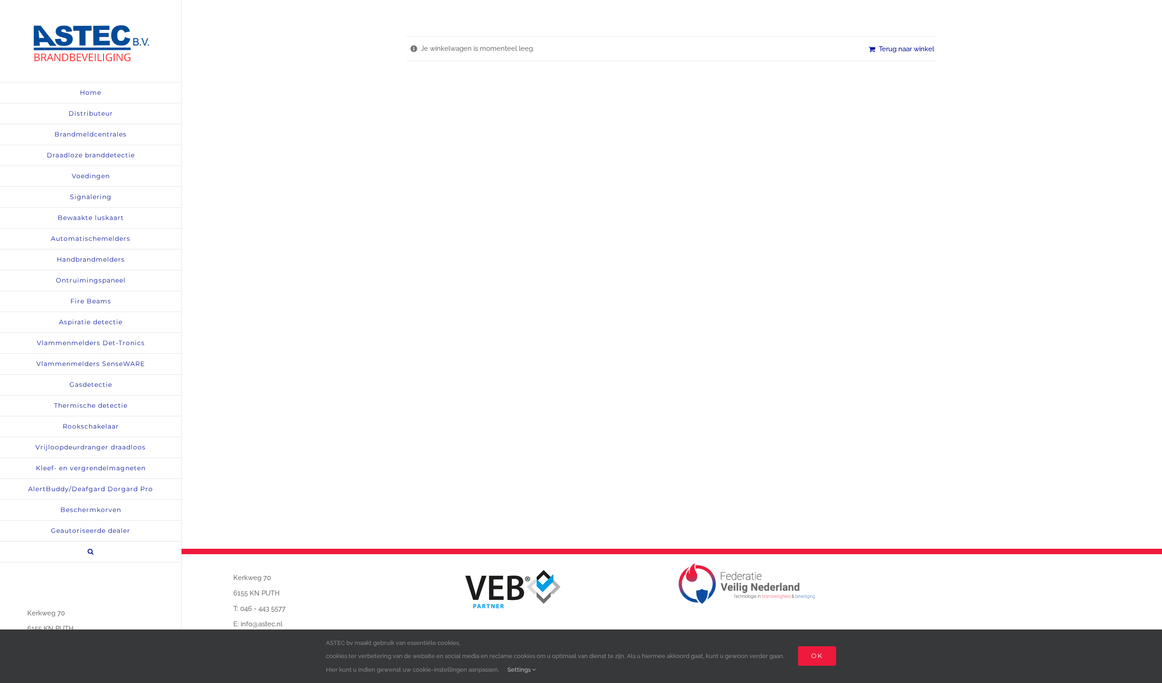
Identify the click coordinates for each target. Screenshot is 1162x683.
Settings (519, 669)
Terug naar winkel (906, 49)
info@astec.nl (261, 624)
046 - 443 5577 (263, 609)
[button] (90, 552)
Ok (817, 656)
